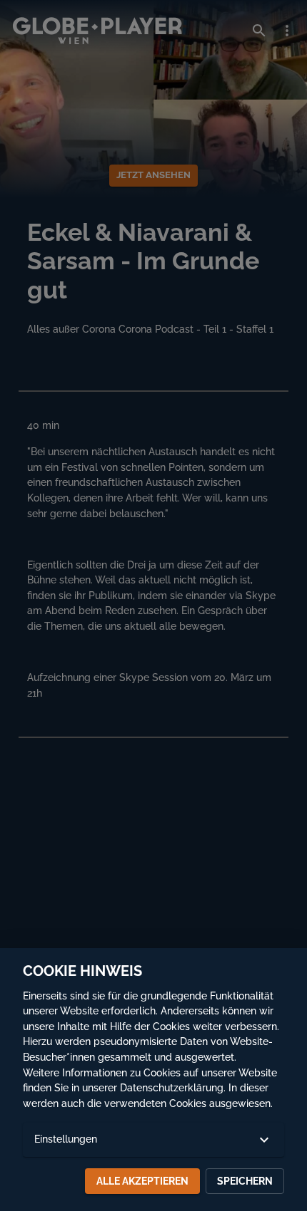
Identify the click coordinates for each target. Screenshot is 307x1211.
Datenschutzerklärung (171, 1087)
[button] (153, 1140)
